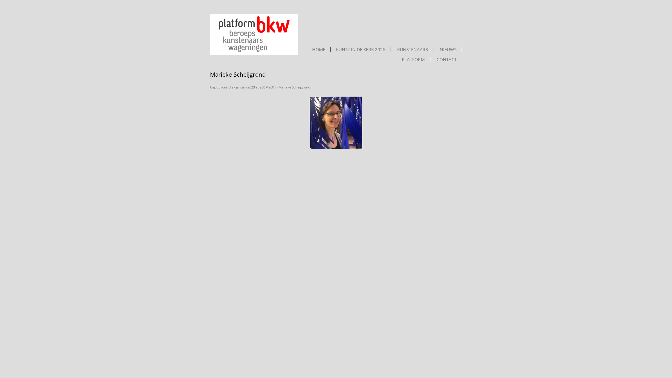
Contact (447, 59)
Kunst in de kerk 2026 (360, 49)
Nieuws (448, 49)
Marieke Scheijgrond (294, 87)
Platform (413, 59)
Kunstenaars (412, 49)
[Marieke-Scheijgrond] (336, 123)
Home (318, 49)
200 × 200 (267, 87)
